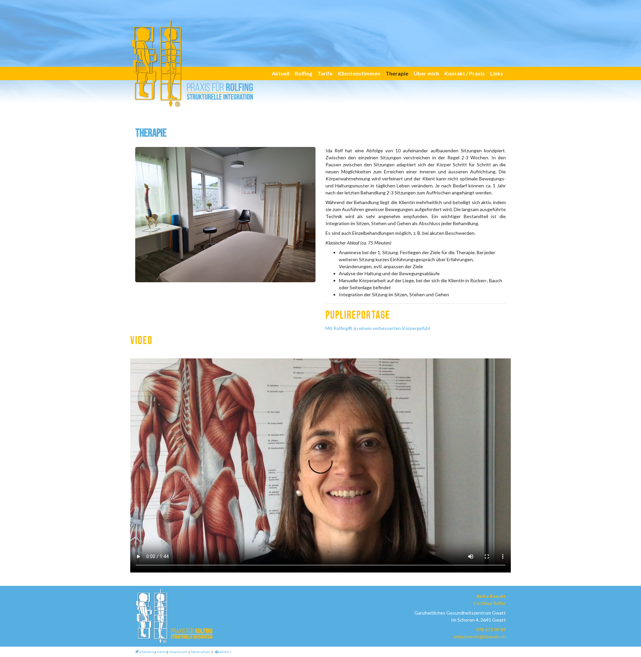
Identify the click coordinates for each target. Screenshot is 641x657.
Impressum (178, 652)
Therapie (397, 73)
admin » (225, 652)
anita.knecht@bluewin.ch (479, 636)
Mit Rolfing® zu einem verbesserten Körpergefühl (378, 328)
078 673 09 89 (491, 629)
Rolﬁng (303, 73)
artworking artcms (153, 652)
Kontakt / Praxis (464, 73)
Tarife (325, 73)
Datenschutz (200, 652)
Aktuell (280, 73)
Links (496, 73)
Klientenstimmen (359, 73)
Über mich (426, 73)
